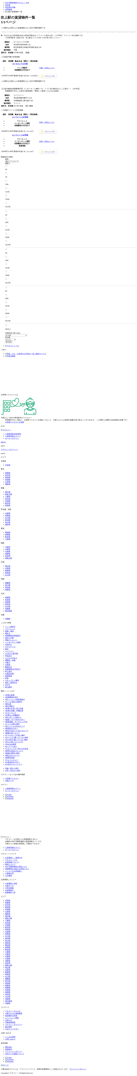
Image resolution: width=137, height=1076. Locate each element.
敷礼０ (7, 633)
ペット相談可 (10, 627)
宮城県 (7, 480)
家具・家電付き (11, 683)
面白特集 (8, 1027)
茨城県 (7, 501)
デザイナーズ (10, 647)
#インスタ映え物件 (12, 724)
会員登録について (12, 862)
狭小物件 (8, 687)
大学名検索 (9, 888)
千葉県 (7, 496)
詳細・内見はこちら (47, 68)
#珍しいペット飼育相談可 (15, 699)
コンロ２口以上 (11, 658)
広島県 (7, 568)
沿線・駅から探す (12, 768)
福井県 (7, 524)
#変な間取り (10, 706)
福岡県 (7, 597)
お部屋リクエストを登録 (14, 422)
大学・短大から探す (13, 770)
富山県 (7, 522)
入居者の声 (9, 873)
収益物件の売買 (11, 1016)
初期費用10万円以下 (13, 669)
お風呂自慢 (9, 674)
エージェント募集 (12, 1018)
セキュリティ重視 (12, 680)
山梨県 (7, 513)
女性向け (8, 644)
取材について (10, 864)
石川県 (7, 518)
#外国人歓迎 (10, 695)
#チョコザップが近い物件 (15, 735)
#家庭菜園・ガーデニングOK (16, 722)
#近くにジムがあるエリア (15, 726)
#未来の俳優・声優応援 (14, 711)
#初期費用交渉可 (11, 697)
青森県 (7, 473)
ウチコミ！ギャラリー (13, 1024)
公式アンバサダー (12, 1029)
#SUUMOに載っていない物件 (16, 740)
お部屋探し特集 (11, 883)
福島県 (7, 484)
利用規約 (8, 1049)
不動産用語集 (10, 1022)
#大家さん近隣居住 (12, 715)
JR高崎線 (8, 9)
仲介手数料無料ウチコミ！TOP (17, 3)
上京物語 (8, 876)
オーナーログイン (12, 438)
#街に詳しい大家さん (13, 717)
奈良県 (7, 556)
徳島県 (7, 589)
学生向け (8, 656)
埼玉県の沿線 (10, 7)
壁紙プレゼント (11, 640)
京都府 (7, 551)
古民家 (7, 665)
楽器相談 (8, 676)
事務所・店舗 (10, 660)
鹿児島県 (8, 611)
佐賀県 (7, 600)
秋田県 (7, 477)
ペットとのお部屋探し (13, 871)
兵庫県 (7, 549)
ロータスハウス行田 (20, 64)
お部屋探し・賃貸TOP (13, 858)
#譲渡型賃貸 (10, 758)
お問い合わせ (10, 1039)
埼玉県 (7, 5)
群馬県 (7, 505)
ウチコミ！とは (11, 860)
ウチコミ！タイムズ (13, 1011)
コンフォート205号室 (20, 135)
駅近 (7, 649)
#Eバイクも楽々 (11, 746)
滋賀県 (7, 554)
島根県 (7, 570)
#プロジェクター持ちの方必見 (16, 749)
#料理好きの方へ (11, 728)
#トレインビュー (11, 760)
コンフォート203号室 (20, 117)
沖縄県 (7, 619)
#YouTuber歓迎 (10, 744)
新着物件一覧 (10, 892)
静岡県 (7, 534)
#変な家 (8, 704)
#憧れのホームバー (12, 755)
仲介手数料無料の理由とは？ (16, 867)
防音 (7, 678)
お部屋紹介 (9, 890)
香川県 (7, 585)
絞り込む (9, 342)
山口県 (7, 575)
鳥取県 (7, 573)
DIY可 (7, 685)
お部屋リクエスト (12, 778)
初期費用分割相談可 (13, 636)
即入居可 (8, 671)
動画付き (8, 667)
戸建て (7, 662)
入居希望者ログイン (13, 436)
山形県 (7, 482)
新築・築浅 (9, 631)
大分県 (7, 606)
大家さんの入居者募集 (13, 1013)
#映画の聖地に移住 (12, 753)
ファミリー (9, 651)
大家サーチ (9, 781)
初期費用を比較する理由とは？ (17, 869)
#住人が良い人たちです (14, 742)
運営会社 (8, 1047)
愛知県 (7, 532)
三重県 (7, 539)
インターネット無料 (13, 642)
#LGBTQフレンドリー (13, 764)
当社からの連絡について (14, 1054)
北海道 (7, 465)
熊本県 (7, 604)
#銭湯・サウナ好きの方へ (15, 719)
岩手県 (7, 475)
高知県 (7, 587)
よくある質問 (10, 1037)
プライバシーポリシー (13, 1051)
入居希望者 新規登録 (13, 434)
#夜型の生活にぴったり (14, 751)
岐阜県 (7, 537)
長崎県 (7, 602)
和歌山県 (8, 558)
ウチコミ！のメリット (9, 449)
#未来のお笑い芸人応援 (14, 708)
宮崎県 (7, 609)
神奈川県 (8, 494)
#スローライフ (10, 713)
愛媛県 (7, 583)
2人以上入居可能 (11, 653)
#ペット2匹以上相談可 (13, 702)
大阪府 (7, 547)
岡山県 (7, 566)
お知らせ (8, 1020)
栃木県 (7, 503)
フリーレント (10, 629)
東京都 (7, 492)
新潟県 (7, 520)
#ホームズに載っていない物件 (16, 737)
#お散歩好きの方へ (12, 762)
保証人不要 (9, 638)
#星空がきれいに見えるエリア (16, 731)
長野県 (7, 515)
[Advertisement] (68, 375)
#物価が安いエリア (12, 733)
